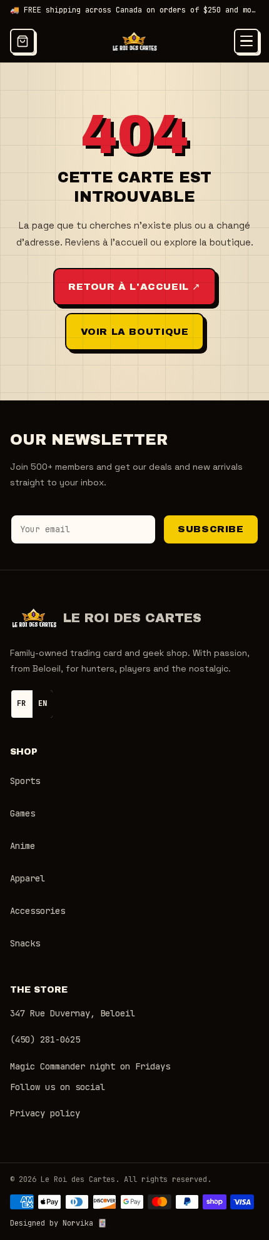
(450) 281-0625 (45, 1039)
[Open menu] (246, 41)
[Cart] (22, 41)
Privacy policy (45, 1113)
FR (21, 703)
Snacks (25, 943)
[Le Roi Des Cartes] (135, 41)
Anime (22, 845)
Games (22, 813)
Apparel (27, 878)
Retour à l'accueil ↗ (134, 287)
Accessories (37, 910)
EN (42, 703)
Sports (25, 780)
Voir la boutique (135, 332)
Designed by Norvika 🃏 (58, 1223)
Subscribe (210, 529)
